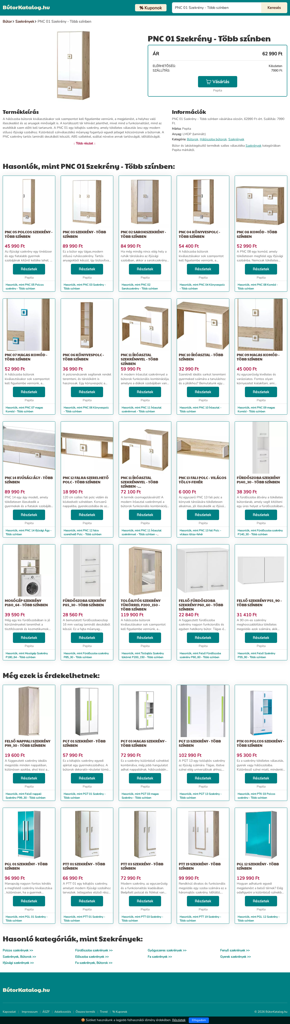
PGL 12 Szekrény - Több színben (258, 866)
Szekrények (236, 139)
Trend (104, 1012)
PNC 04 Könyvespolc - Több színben (199, 234)
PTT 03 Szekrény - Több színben (142, 866)
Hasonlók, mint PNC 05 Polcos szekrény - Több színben (25, 286)
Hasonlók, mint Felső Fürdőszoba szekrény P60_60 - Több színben (200, 655)
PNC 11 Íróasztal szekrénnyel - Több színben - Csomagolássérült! (140, 484)
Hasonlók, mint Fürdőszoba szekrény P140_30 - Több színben (260, 532)
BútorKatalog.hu (26, 7)
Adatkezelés (62, 1012)
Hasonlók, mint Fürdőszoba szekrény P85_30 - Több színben (86, 655)
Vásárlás (221, 82)
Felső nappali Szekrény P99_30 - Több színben (27, 743)
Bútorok (192, 139)
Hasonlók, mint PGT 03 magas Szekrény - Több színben (140, 796)
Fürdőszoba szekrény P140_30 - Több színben (258, 480)
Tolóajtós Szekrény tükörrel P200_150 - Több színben (140, 605)
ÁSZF (46, 1012)
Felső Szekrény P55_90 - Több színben (259, 602)
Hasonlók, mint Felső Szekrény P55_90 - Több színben (256, 655)
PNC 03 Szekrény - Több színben (84, 234)
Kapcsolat (9, 1012)
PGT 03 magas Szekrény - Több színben (144, 743)
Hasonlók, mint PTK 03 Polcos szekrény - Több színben (256, 796)
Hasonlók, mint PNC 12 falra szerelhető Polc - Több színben (83, 532)
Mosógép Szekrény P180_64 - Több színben (26, 602)
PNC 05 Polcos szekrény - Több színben (29, 234)
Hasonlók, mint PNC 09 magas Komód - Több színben (256, 409)
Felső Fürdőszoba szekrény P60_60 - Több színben (201, 605)
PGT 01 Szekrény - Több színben (84, 743)
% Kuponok (119, 1012)
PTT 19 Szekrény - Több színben (200, 866)
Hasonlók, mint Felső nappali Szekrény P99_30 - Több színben (26, 796)
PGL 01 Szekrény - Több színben (26, 866)
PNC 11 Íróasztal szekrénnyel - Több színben (139, 359)
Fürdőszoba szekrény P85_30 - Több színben (84, 602)
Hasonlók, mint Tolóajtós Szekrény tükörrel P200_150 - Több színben (143, 655)
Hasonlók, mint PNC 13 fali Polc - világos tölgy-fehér (200, 532)
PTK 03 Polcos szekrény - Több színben (260, 743)
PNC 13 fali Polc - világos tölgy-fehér (202, 480)
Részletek (29, 269)
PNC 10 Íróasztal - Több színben (201, 357)
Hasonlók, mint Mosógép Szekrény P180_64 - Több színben (27, 655)
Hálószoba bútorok (213, 139)
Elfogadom (199, 1020)
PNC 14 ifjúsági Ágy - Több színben (29, 480)
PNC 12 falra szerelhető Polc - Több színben (86, 480)
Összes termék (85, 1012)
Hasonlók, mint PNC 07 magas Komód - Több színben (24, 409)
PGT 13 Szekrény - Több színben (200, 743)
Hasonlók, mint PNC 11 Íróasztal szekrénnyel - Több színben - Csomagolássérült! (142, 534)
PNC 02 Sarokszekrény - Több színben (143, 234)
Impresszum (30, 1012)
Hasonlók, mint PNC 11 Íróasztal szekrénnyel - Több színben (142, 409)
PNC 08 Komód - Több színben (257, 234)
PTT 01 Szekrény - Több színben (84, 866)
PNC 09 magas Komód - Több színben (258, 357)
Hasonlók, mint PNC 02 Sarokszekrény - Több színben (140, 286)
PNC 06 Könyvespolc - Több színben (83, 357)
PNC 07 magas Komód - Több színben (26, 357)
